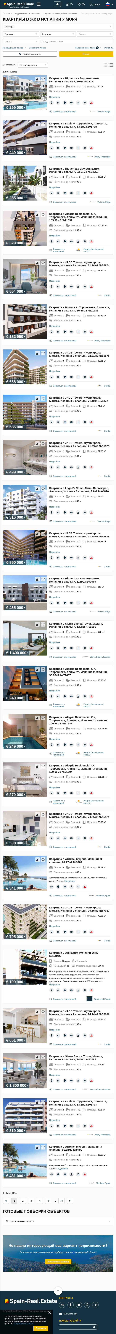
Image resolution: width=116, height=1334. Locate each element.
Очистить (108, 48)
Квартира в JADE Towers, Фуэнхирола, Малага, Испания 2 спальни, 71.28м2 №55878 (79, 535)
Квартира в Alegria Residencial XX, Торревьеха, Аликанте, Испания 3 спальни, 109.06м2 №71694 (78, 768)
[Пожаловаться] (91, 102)
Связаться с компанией (64, 111)
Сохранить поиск (37, 48)
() (71, 4)
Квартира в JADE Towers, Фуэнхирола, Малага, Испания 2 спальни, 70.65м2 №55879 (79, 815)
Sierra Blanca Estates (100, 657)
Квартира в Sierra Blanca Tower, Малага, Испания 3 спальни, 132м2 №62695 (76, 625)
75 (61, 1201)
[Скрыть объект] (58, 102)
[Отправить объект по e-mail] (71, 102)
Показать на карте (32, 54)
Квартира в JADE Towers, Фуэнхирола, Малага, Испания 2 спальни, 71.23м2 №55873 (79, 444)
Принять (41, 1328)
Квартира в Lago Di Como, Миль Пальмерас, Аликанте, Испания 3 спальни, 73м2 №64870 (79, 490)
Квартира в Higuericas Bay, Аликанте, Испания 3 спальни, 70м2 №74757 (74, 80)
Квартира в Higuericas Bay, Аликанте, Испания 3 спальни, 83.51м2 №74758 (74, 170)
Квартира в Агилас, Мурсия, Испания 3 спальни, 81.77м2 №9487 (75, 861)
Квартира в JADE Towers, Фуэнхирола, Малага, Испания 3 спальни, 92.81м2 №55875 (79, 354)
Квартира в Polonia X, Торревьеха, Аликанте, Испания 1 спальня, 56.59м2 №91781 (79, 309)
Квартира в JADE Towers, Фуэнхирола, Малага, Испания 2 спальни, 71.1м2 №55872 (78, 399)
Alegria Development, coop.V (94, 250)
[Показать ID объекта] (84, 102)
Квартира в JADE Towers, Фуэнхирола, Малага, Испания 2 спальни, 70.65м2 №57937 (79, 909)
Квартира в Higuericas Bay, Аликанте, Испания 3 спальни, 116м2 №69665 (74, 580)
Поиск (86, 54)
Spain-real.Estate (102, 999)
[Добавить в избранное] (43, 79)
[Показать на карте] (51, 102)
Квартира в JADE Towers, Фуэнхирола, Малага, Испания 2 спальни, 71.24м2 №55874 (79, 264)
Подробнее (54, 97)
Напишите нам (70, 1314)
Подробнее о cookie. (23, 1323)
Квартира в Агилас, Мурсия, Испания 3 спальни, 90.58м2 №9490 (75, 1148)
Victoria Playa (103, 111)
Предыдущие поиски (13, 48)
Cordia (107, 295)
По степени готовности (20, 1221)
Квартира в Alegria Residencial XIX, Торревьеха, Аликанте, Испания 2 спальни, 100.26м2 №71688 (78, 720)
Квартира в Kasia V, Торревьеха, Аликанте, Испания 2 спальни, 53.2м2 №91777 (78, 1103)
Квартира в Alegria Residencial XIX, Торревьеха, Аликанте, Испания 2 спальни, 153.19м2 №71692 (78, 217)
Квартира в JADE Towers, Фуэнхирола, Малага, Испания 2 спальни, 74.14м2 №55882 (79, 1013)
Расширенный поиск (86, 48)
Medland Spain (103, 895)
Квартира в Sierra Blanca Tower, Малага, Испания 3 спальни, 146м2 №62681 (76, 1058)
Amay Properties (102, 157)
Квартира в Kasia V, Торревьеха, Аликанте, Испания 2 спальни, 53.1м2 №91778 (78, 125)
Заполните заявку (58, 1261)
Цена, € (8, 41)
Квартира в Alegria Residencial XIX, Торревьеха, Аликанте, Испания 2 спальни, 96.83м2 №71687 (78, 672)
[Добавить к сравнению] (37, 79)
